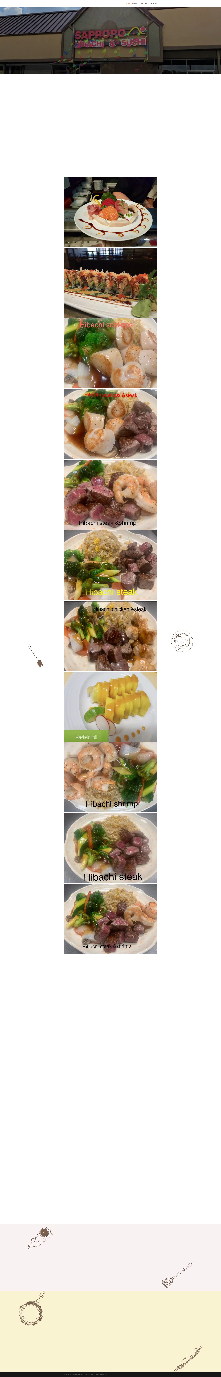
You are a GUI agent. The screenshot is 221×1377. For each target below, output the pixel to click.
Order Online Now (110, 1263)
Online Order (143, 3)
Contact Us (153, 3)
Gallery (134, 3)
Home (128, 3)
